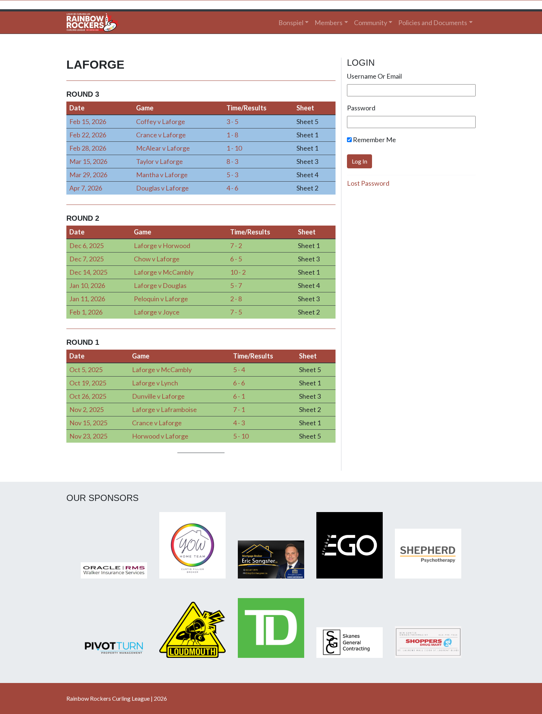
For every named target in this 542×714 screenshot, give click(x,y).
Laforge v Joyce (157, 312)
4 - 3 (239, 423)
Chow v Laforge (157, 259)
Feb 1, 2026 (86, 312)
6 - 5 (236, 259)
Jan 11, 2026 (87, 299)
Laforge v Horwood (162, 245)
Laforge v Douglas (160, 285)
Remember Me (374, 139)
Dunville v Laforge (158, 396)
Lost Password (368, 183)
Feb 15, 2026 (87, 121)
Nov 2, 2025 (86, 409)
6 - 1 (239, 396)
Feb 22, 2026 (87, 135)
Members (329, 22)
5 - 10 (241, 436)
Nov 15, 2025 (88, 423)
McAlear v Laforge (163, 148)
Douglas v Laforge (162, 188)
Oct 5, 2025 (86, 369)
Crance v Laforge (161, 135)
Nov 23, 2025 (88, 436)
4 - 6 (232, 188)
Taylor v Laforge (159, 161)
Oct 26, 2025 (87, 396)
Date (76, 108)
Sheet (305, 108)
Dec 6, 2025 (86, 245)
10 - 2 (238, 272)
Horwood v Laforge (160, 436)
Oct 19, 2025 (87, 383)
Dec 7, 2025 (86, 259)
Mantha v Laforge (162, 175)
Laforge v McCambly (164, 272)
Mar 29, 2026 (88, 175)
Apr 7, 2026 (85, 188)
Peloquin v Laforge (161, 299)
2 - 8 (236, 299)
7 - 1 (239, 409)
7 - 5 (236, 312)
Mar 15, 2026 (88, 161)
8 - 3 (232, 161)
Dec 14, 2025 (88, 272)
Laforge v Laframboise (164, 409)
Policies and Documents (432, 22)
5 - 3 (232, 175)
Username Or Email (374, 76)
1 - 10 (234, 148)
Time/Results (246, 108)
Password (361, 108)
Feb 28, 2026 (87, 148)
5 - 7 (236, 285)
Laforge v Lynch (155, 383)
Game (144, 108)
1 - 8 (232, 135)
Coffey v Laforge (160, 121)
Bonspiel (290, 22)
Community (370, 22)
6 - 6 (239, 383)
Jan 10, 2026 (87, 285)
